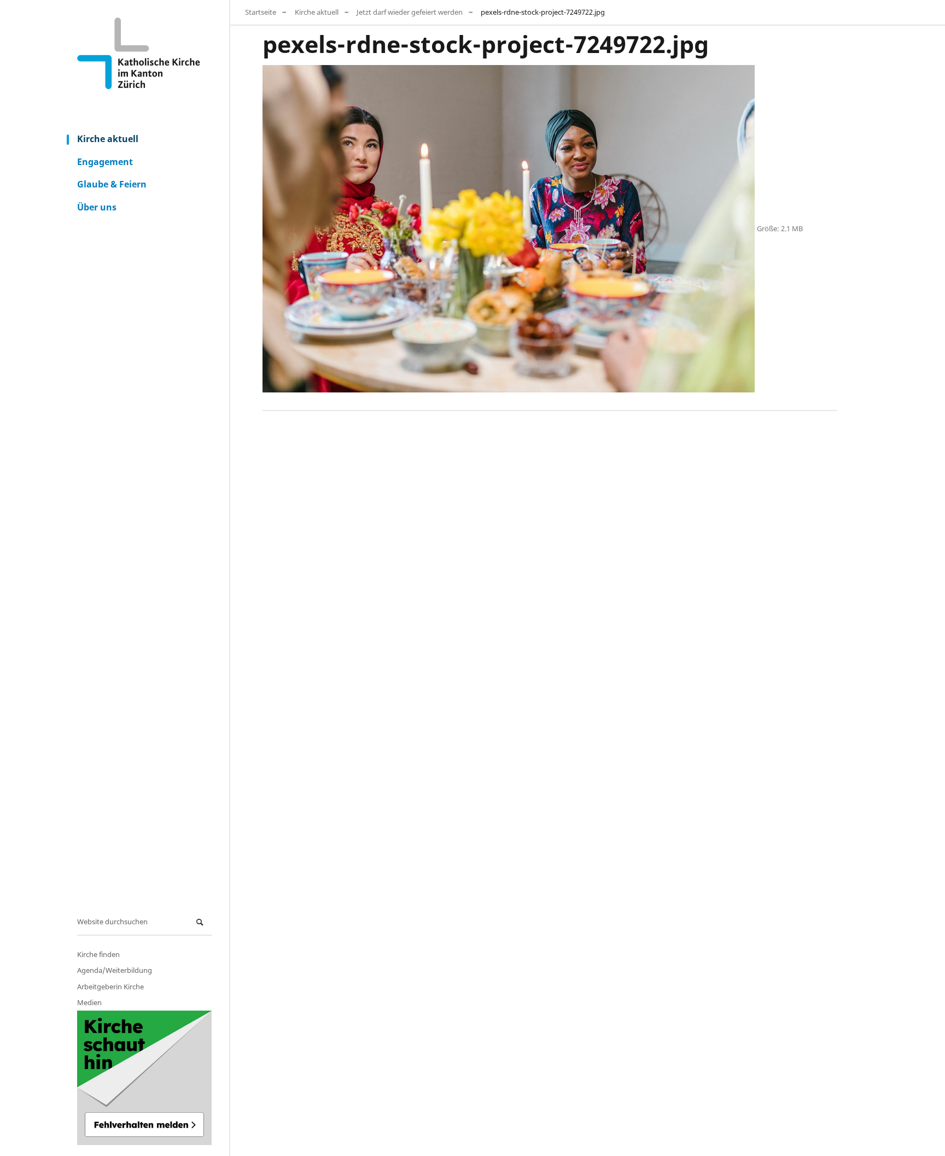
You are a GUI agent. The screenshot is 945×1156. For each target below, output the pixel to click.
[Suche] (201, 922)
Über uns (96, 207)
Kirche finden (98, 954)
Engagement (105, 162)
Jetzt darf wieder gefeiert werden (410, 12)
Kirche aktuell (107, 139)
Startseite (260, 12)
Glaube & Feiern (112, 184)
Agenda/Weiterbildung (114, 970)
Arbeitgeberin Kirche (110, 986)
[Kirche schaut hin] (144, 1078)
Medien (89, 1002)
